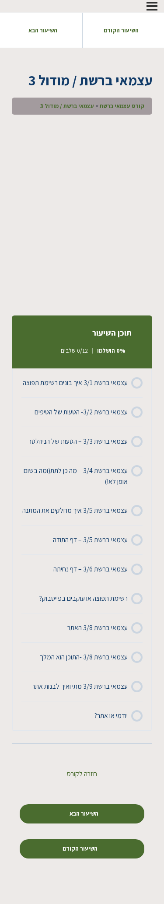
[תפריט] (152, 6)
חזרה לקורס (82, 773)
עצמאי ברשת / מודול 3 (67, 106)
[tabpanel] (82, 213)
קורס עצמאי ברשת (122, 106)
